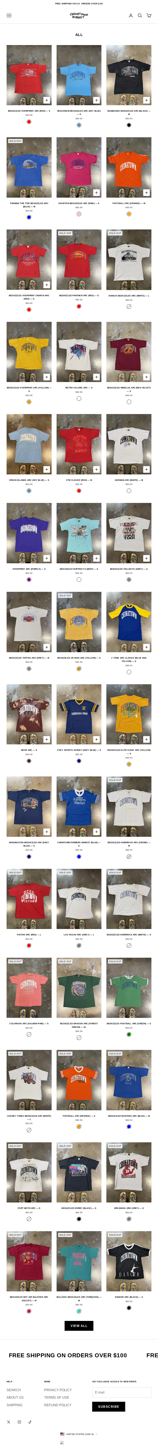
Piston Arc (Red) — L (29, 935)
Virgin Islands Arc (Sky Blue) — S (29, 480)
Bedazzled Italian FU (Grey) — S (129, 569)
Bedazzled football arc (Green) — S (129, 1023)
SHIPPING (14, 1405)
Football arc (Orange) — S (79, 1116)
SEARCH (14, 1390)
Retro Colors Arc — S (79, 388)
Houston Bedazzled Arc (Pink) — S (78, 203)
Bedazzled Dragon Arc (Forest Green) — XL (79, 1025)
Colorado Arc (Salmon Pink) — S (29, 1023)
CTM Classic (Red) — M (79, 480)
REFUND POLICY (57, 1405)
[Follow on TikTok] (30, 1422)
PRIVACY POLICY (58, 1390)
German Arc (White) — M (129, 480)
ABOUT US (15, 1397)
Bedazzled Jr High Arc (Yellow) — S (79, 658)
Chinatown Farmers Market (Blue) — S (79, 844)
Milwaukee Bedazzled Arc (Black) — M (128, 112)
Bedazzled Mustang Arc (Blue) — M (129, 1116)
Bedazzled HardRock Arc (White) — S (129, 935)
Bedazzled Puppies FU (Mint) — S (79, 569)
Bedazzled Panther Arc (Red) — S (79, 295)
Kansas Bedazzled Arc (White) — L (129, 296)
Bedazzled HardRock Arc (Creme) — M (129, 844)
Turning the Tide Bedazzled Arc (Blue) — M (29, 205)
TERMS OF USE (56, 1397)
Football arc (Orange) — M (129, 203)
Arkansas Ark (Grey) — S (129, 1208)
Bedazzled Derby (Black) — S (79, 1208)
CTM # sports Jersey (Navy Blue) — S (79, 750)
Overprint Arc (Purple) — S (29, 569)
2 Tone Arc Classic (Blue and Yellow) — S (128, 659)
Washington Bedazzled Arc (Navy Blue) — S (29, 844)
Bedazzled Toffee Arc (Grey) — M (29, 658)
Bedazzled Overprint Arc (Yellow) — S (29, 389)
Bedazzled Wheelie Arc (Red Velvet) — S (129, 389)
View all (79, 1326)
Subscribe (108, 1406)
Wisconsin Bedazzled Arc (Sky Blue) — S (79, 112)
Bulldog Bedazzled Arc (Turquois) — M (79, 1298)
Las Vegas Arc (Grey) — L (79, 935)
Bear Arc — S (29, 750)
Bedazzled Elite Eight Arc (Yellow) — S (128, 752)
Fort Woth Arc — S (29, 1208)
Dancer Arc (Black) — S (129, 1297)
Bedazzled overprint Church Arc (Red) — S (29, 297)
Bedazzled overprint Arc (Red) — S (29, 111)
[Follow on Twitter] (9, 1422)
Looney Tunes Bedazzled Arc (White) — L (29, 1117)
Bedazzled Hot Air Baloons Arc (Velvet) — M (29, 1298)
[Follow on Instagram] (19, 1422)
